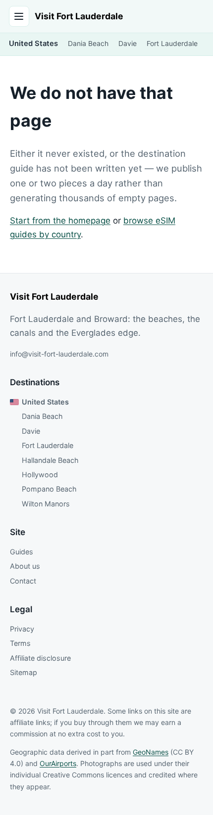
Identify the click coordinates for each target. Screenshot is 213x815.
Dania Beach (88, 43)
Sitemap (23, 672)
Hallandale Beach (50, 460)
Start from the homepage (60, 221)
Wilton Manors (46, 503)
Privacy (22, 629)
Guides (21, 551)
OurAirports (58, 763)
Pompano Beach (49, 489)
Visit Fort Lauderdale (79, 16)
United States (33, 43)
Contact (23, 581)
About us (25, 566)
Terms (20, 643)
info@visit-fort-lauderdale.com (59, 354)
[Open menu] (19, 16)
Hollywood (40, 474)
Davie (127, 43)
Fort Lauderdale (172, 43)
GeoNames (150, 752)
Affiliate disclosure (40, 658)
